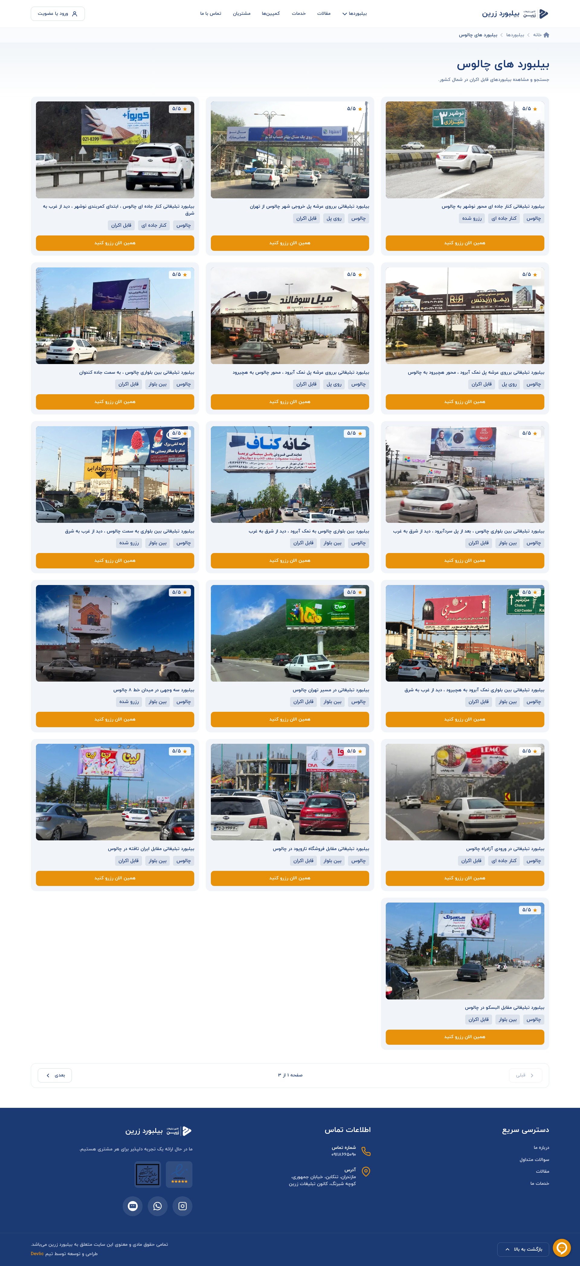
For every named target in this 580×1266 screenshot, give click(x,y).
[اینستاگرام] (182, 1206)
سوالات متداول (534, 1159)
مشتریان (241, 13)
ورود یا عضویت (53, 13)
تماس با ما (210, 13)
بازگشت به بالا (528, 1249)
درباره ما (541, 1147)
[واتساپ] (158, 1206)
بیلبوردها (358, 13)
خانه (537, 35)
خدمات (299, 13)
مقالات (323, 13)
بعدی (60, 1075)
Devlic (37, 1254)
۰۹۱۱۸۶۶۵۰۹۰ (343, 1154)
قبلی (520, 1075)
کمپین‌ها (271, 13)
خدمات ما (539, 1183)
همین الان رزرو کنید (464, 243)
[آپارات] (133, 1206)
